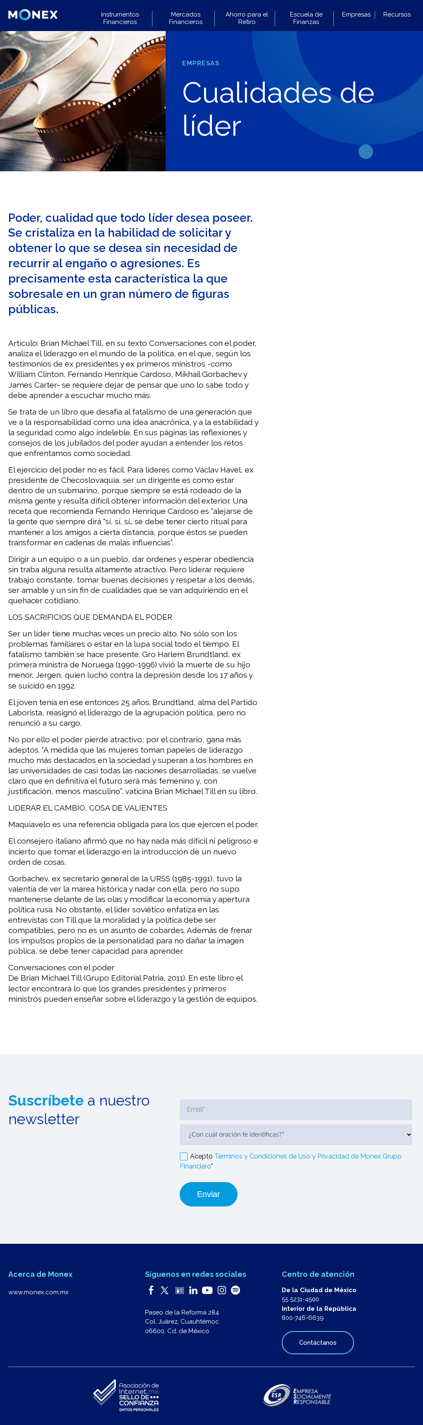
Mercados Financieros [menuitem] (185, 18)
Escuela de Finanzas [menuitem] (306, 18)
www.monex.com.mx (38, 1292)
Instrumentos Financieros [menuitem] (120, 18)
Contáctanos (318, 1342)
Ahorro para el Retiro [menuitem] (247, 18)
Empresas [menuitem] (356, 14)
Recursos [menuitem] (397, 14)
